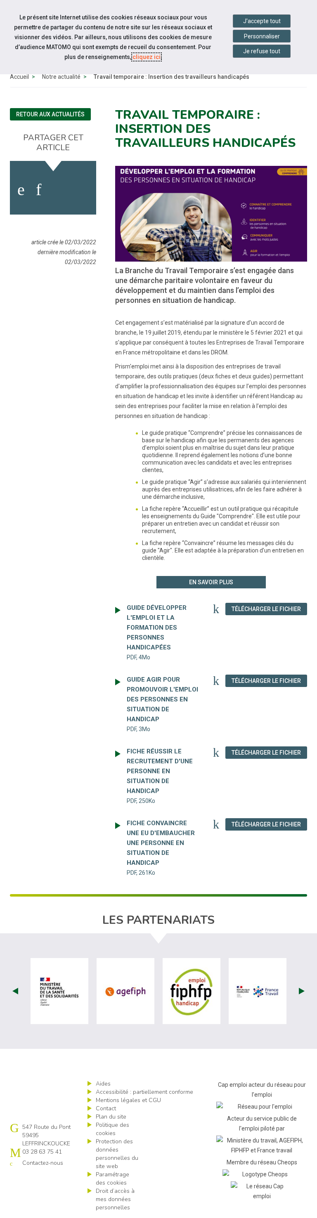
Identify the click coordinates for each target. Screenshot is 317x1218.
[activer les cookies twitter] (58, 189)
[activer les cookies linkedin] (38, 189)
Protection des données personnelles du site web (117, 1154)
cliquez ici (146, 57)
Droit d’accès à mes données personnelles (115, 1199)
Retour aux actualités (50, 114)
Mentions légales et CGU (128, 1100)
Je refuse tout (261, 51)
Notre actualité (61, 76)
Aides (103, 1084)
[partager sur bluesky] (82, 189)
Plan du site (111, 1117)
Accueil (19, 76)
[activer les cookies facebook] (21, 189)
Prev (15, 991)
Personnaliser (262, 36)
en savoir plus (211, 582)
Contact (106, 1108)
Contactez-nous (42, 1163)
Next (302, 991)
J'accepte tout (262, 21)
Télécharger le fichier (269, 608)
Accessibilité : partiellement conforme (144, 1092)
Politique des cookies (112, 1129)
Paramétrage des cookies (112, 1179)
